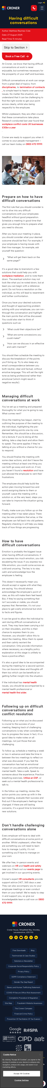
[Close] (40, 1054)
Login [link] (40, 3)
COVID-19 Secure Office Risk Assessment (23, 993)
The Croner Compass (23, 1008)
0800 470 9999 (34, 144)
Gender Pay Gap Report (23, 982)
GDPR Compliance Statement (24, 977)
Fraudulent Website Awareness (29, 1003)
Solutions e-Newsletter (23, 961)
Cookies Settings (22, 1080)
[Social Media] (11, 937)
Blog (32, 950)
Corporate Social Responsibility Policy (23, 966)
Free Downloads (19, 950)
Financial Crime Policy (23, 1014)
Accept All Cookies (22, 1074)
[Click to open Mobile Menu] (42, 8)
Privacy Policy (23, 972)
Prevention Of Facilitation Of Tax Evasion (23, 1019)
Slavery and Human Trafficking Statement (23, 987)
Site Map (8, 1003)
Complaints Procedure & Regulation (23, 998)
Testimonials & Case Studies (23, 956)
